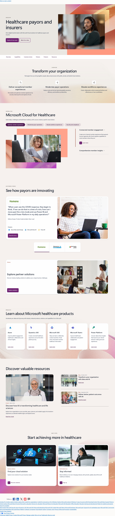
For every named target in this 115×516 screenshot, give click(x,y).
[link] (8, 57)
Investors (67, 509)
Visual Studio (38, 509)
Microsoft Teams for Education (50, 504)
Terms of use (38, 515)
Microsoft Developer (70, 507)
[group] (57, 218)
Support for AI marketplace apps (92, 507)
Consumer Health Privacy (6, 515)
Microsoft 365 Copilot (50, 507)
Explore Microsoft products (64, 502)
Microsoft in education (25, 504)
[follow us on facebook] (14, 499)
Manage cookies (30, 515)
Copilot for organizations (31, 502)
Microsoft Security (11, 507)
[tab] (15, 124)
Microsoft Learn (80, 507)
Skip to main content (5, 1)
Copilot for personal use (43, 502)
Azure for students (4, 505)
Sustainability (73, 509)
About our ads (51, 515)
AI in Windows (53, 502)
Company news (50, 509)
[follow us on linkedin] (17, 499)
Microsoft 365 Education (64, 504)
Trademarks (44, 515)
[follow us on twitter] (21, 499)
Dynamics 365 (22, 507)
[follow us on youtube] (25, 499)
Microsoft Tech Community (107, 507)
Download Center (92, 502)
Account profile (84, 502)
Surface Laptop (10, 502)
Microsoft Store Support (103, 502)
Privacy (24, 515)
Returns (112, 502)
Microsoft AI (3, 507)
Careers (44, 509)
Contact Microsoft (17, 515)
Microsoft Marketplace (5, 509)
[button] (25, 40)
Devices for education (37, 504)
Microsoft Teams (60, 507)
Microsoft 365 (30, 507)
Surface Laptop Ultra (19, 502)
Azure (17, 507)
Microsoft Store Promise (14, 504)
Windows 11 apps (75, 502)
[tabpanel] (57, 153)
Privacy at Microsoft (60, 509)
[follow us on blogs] (29, 499)
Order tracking (3, 504)
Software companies (30, 509)
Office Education (75, 504)
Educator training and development (88, 504)
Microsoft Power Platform (18, 509)
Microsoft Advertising (39, 507)
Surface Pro (3, 502)
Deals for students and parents (105, 504)
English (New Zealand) (5, 511)
